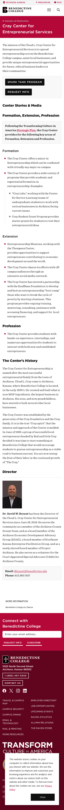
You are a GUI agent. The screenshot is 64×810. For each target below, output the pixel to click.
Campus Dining (11, 714)
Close (43, 797)
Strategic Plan (26, 130)
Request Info (18, 91)
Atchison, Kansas (15, 2)
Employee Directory (44, 700)
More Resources (13, 734)
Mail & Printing (12, 729)
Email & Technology (10, 721)
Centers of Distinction (17, 21)
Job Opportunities (43, 706)
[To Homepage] (16, 10)
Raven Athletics (41, 717)
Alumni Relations (42, 722)
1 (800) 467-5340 (16, 675)
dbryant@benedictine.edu (30, 571)
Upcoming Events (42, 711)
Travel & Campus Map (13, 702)
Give (59, 2)
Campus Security (13, 709)
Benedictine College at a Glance (19, 607)
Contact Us (13, 683)
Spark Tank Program (25, 82)
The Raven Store (41, 728)
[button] (49, 9)
